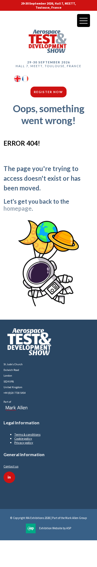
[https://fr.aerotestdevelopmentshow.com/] (25, 81)
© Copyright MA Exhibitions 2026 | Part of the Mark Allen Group (48, 518)
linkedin (9, 477)
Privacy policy (23, 442)
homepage (18, 208)
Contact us (11, 466)
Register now (48, 92)
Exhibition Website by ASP (55, 528)
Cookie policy (23, 438)
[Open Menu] (83, 20)
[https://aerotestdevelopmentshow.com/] (17, 81)
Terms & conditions (27, 434)
